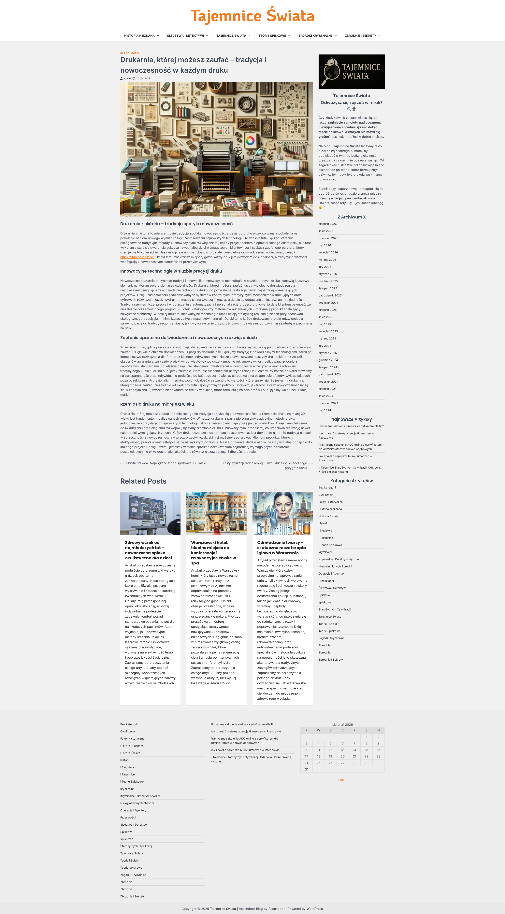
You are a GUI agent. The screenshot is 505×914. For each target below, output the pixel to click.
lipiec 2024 (326, 395)
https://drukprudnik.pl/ (137, 257)
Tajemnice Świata (252, 15)
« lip (341, 780)
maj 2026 (325, 245)
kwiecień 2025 (328, 331)
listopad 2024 (328, 367)
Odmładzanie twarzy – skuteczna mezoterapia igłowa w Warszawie (281, 548)
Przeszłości (326, 580)
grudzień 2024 (328, 360)
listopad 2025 (328, 288)
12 (330, 750)
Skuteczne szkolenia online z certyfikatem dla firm (351, 426)
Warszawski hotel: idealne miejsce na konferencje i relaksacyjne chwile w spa (213, 553)
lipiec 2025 (326, 317)
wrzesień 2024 (328, 381)
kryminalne (326, 552)
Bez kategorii (129, 52)
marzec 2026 (327, 259)
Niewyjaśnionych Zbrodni (335, 566)
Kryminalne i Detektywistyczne (339, 559)
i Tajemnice (326, 537)
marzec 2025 (327, 338)
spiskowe (325, 602)
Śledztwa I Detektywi (185, 35)
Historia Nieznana (139, 35)
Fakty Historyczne (331, 501)
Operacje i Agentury (332, 573)
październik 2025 (330, 295)
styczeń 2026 (328, 274)
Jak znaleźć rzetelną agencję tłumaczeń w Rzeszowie (245, 731)
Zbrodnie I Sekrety (360, 35)
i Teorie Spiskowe (330, 545)
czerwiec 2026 (328, 238)
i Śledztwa (325, 530)
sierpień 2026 (328, 223)
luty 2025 (325, 345)
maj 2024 (325, 410)
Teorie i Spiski (328, 623)
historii (323, 523)
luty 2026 (325, 266)
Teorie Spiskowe (272, 35)
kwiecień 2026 (328, 252)
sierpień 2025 (328, 309)
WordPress (315, 909)
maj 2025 (325, 324)
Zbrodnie (324, 645)
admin (127, 78)
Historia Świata (329, 516)
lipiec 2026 (326, 230)
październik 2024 (330, 374)
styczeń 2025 (328, 352)
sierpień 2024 (328, 388)
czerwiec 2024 (328, 403)
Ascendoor (276, 909)
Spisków (324, 595)
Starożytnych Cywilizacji (335, 609)
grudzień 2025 (328, 281)
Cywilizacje (326, 494)
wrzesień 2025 (328, 302)
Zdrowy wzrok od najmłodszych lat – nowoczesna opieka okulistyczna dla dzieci (148, 550)
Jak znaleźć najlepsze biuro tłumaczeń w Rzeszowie (244, 750)
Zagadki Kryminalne (315, 35)
